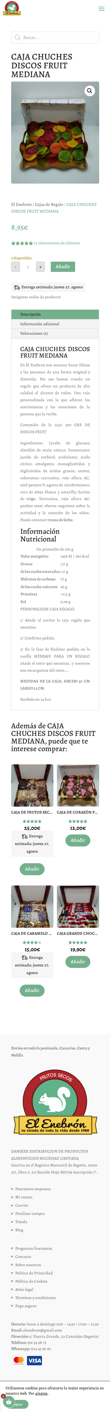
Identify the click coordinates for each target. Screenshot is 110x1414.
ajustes (41, 1393)
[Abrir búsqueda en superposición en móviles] (55, 37)
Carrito (21, 1205)
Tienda (21, 1222)
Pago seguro (25, 1306)
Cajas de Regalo (49, 204)
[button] (89, 91)
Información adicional (39, 324)
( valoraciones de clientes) (57, 243)
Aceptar (17, 1404)
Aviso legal (24, 1289)
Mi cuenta (24, 1197)
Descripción (30, 314)
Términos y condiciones (35, 1297)
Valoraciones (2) (34, 333)
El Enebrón (21, 204)
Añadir (63, 266)
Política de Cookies (31, 1281)
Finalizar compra (30, 1213)
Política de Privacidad (34, 1273)
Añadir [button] (32, 869)
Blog (19, 1230)
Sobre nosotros (28, 1265)
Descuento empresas (33, 1189)
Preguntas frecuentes (33, 1248)
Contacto (23, 1256)
